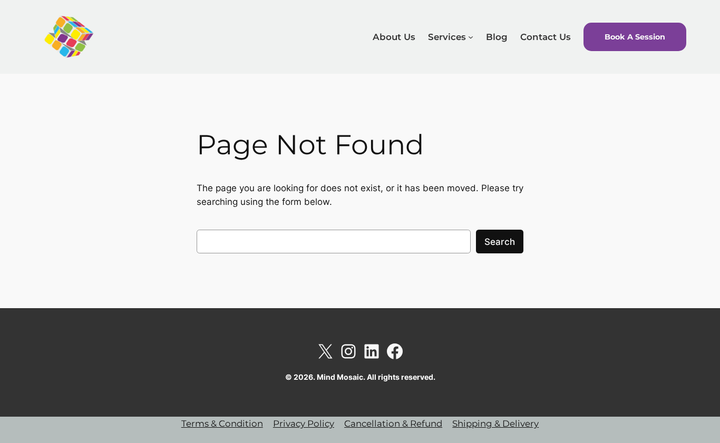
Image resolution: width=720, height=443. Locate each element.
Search (499, 242)
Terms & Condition (222, 423)
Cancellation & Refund (393, 423)
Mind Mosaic (155, 36)
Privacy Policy (303, 423)
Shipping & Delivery (495, 423)
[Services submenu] (470, 37)
